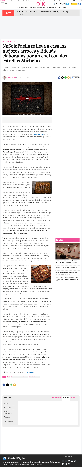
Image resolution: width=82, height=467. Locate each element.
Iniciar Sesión (79, 4)
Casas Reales (24, 7)
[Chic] (41, 4)
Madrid (8, 376)
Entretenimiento (51, 7)
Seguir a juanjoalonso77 (17, 77)
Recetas (64, 7)
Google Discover (75, 461)
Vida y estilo (32, 7)
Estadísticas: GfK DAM (19, 464)
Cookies (38, 462)
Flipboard (63, 464)
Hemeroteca (8, 421)
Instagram (30, 372)
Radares (7, 417)
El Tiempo (7, 408)
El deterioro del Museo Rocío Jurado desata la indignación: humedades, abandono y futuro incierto (66, 262)
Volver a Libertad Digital (59, 4)
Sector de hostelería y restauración (19, 376)
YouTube (72, 461)
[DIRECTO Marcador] (67, 4)
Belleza (59, 7)
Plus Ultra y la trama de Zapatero (32, 0)
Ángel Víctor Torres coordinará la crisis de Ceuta (15, 0)
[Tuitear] (62, 77)
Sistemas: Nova (38, 464)
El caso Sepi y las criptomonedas (46, 0)
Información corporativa (11, 462)
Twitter (66, 461)
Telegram (66, 464)
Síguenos (76, 77)
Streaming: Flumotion (29, 464)
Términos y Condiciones (27, 462)
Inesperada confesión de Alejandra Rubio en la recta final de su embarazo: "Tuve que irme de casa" (66, 279)
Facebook (63, 461)
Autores (57, 462)
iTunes (69, 464)
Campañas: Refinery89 (8, 464)
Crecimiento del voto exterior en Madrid (62, 0)
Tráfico (6, 404)
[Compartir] (59, 77)
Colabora (73, 4)
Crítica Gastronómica (34, 376)
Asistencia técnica (48, 462)
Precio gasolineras (8, 412)
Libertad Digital (32, 458)
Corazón (18, 7)
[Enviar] (65, 77)
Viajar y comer (41, 7)
